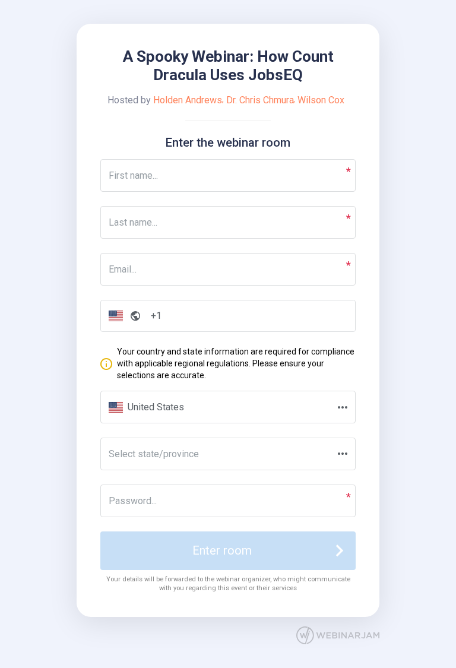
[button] (122, 316)
